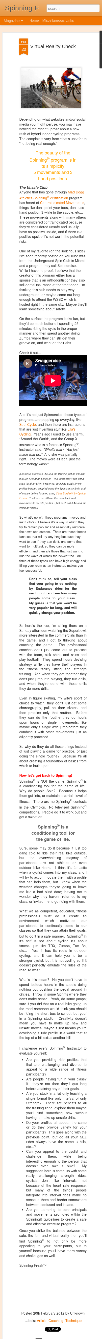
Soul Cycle (27, 424)
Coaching (56, 1320)
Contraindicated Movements (62, 202)
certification (57, 197)
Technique (73, 1320)
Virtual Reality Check (53, 46)
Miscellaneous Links (58, 20)
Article (42, 1320)
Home (34, 20)
